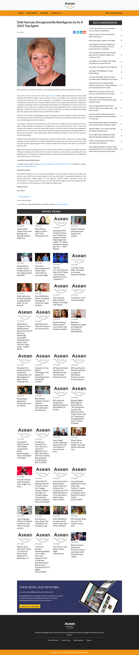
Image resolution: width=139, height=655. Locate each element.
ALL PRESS (44, 13)
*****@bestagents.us (24, 196)
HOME (21, 13)
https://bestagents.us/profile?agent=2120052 (55, 164)
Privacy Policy (66, 640)
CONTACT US (56, 13)
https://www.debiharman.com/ (27, 166)
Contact (89, 640)
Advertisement (78, 640)
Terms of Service (52, 640)
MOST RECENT (31, 13)
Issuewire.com (49, 95)
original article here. (61, 204)
